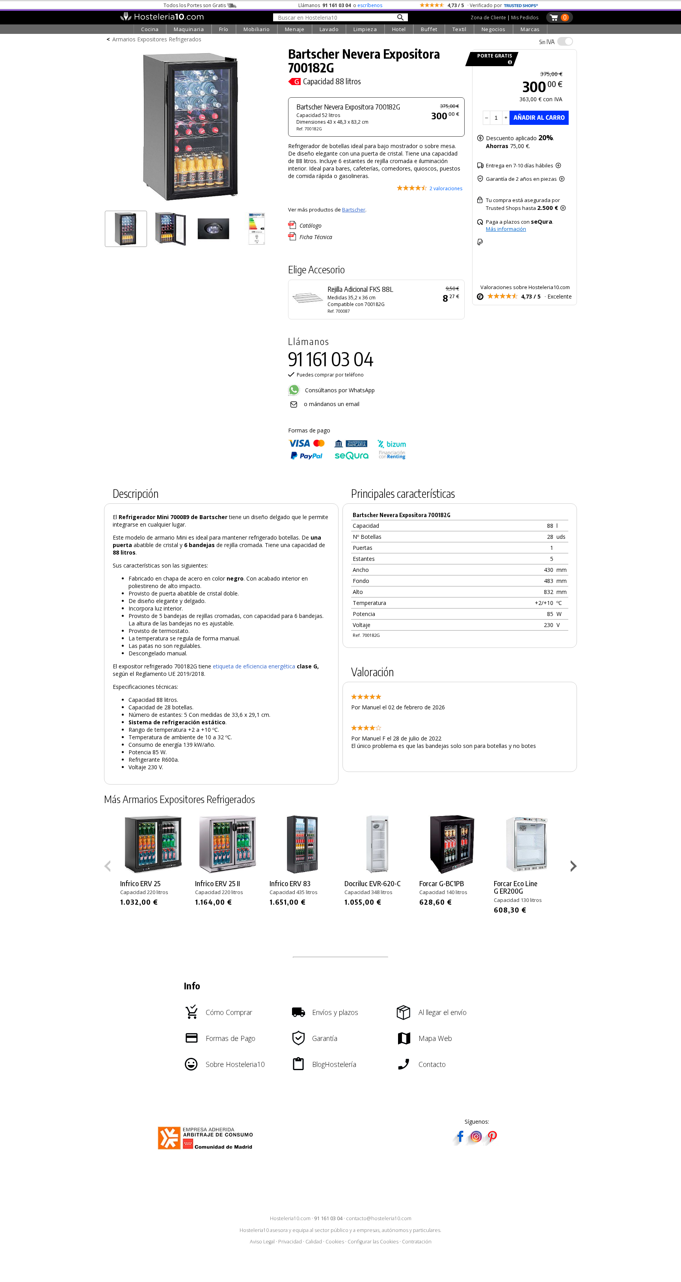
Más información (506, 228)
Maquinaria (189, 29)
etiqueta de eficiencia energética (254, 666)
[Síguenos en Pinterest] (492, 1143)
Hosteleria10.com (290, 1218)
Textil (459, 29)
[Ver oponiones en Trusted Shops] (521, 5)
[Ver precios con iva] (565, 41)
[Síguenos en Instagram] (476, 1143)
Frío (224, 29)
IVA (546, 42)
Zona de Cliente (488, 17)
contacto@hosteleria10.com (378, 1218)
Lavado (329, 29)
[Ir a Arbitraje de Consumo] (207, 1150)
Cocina (150, 29)
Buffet (429, 29)
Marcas (530, 29)
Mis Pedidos (524, 17)
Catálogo (311, 225)
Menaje (295, 29)
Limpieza (365, 29)
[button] (574, 867)
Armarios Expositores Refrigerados (156, 39)
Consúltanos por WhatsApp (339, 390)
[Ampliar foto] (192, 204)
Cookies (335, 1241)
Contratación (417, 1241)
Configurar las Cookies (373, 1241)
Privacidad (290, 1241)
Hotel (399, 29)
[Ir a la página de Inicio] (162, 19)
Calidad (313, 1241)
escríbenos (369, 5)
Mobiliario (257, 29)
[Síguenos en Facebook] (460, 1143)
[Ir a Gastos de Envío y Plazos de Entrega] (508, 62)
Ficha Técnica (316, 237)
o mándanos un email (331, 404)
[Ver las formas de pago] (347, 458)
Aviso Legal (262, 1241)
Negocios (494, 29)
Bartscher (353, 209)
